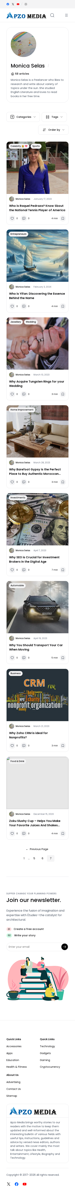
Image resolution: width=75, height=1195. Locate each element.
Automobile (17, 585)
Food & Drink (17, 761)
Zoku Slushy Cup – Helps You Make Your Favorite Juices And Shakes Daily (34, 823)
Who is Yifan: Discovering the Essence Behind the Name (37, 296)
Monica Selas (23, 198)
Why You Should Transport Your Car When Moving (36, 647)
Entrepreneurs (18, 233)
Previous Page (37, 849)
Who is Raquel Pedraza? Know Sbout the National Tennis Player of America (37, 208)
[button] (25, 4)
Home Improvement (22, 409)
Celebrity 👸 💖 (19, 146)
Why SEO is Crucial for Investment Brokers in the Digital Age (34, 559)
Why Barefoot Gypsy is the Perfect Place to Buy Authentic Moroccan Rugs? (35, 471)
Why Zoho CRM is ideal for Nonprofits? (28, 735)
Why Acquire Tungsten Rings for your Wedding (36, 383)
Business (16, 673)
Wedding (31, 321)
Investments (18, 497)
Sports (36, 146)
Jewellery (16, 321)
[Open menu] (66, 15)
